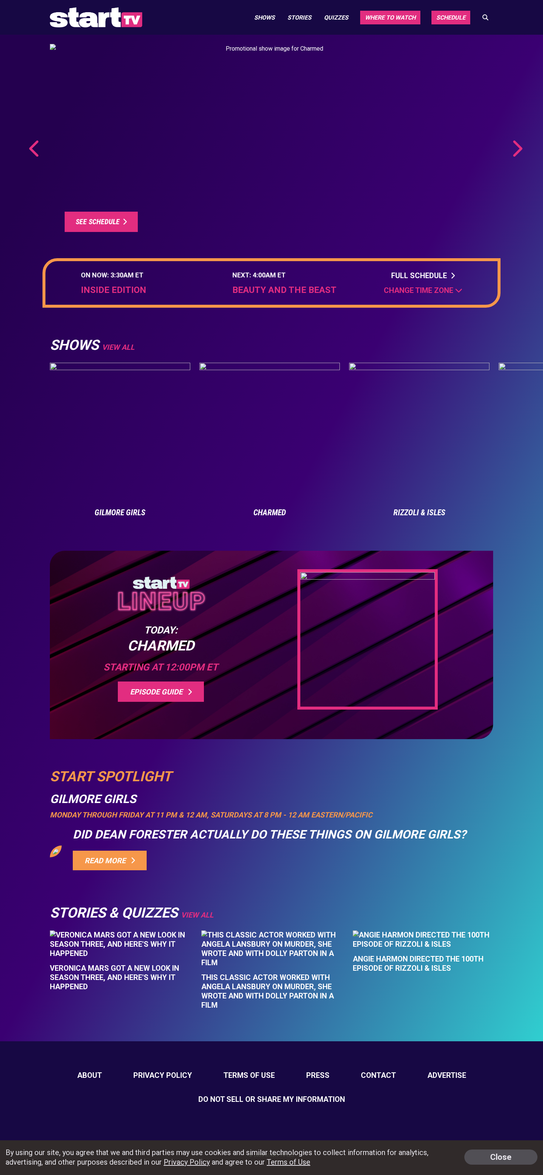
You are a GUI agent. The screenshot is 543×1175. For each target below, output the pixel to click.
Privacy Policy (162, 1075)
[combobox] (423, 290)
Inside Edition (113, 290)
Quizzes (336, 17)
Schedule (450, 17)
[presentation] (35, 148)
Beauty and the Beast (284, 290)
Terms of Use (249, 1075)
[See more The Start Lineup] (271, 143)
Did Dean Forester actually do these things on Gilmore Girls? (269, 834)
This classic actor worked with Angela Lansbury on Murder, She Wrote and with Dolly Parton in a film (267, 991)
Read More (107, 860)
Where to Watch (390, 17)
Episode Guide (158, 691)
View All (197, 915)
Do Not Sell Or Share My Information (271, 1099)
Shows (264, 17)
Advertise (446, 1075)
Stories (299, 17)
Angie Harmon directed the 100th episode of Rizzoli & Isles (418, 963)
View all (118, 347)
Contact (378, 1075)
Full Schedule (421, 275)
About (89, 1075)
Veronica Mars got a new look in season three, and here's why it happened (114, 977)
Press (317, 1075)
